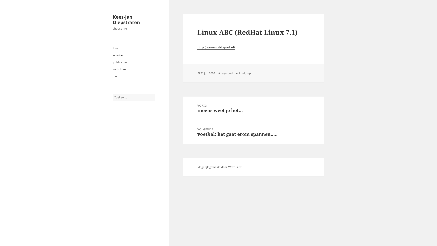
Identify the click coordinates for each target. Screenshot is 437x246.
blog (115, 48)
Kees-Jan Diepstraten (126, 19)
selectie (118, 55)
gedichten (119, 69)
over (116, 76)
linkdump (244, 73)
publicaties (120, 62)
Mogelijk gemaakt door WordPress (219, 167)
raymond (227, 73)
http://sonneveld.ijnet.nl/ (216, 47)
